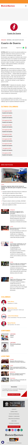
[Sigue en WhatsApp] (23, 48)
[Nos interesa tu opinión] (14, 404)
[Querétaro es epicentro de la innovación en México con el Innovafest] (5, 216)
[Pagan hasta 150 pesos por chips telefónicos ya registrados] (5, 285)
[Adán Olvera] (4, 302)
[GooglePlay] (21, 430)
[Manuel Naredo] (4, 323)
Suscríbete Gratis (14, 394)
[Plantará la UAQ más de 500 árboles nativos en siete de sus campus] (5, 268)
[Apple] (18, 430)
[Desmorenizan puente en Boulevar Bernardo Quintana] (5, 233)
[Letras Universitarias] (4, 316)
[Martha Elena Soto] (4, 309)
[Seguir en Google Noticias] (26, 48)
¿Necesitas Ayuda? (14, 426)
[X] (9, 430)
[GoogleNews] (15, 430)
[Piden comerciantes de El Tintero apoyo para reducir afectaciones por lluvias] (5, 367)
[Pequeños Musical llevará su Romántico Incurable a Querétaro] (5, 361)
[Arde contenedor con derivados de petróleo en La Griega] (5, 380)
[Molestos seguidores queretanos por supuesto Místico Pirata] (5, 373)
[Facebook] (6, 430)
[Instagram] (12, 430)
